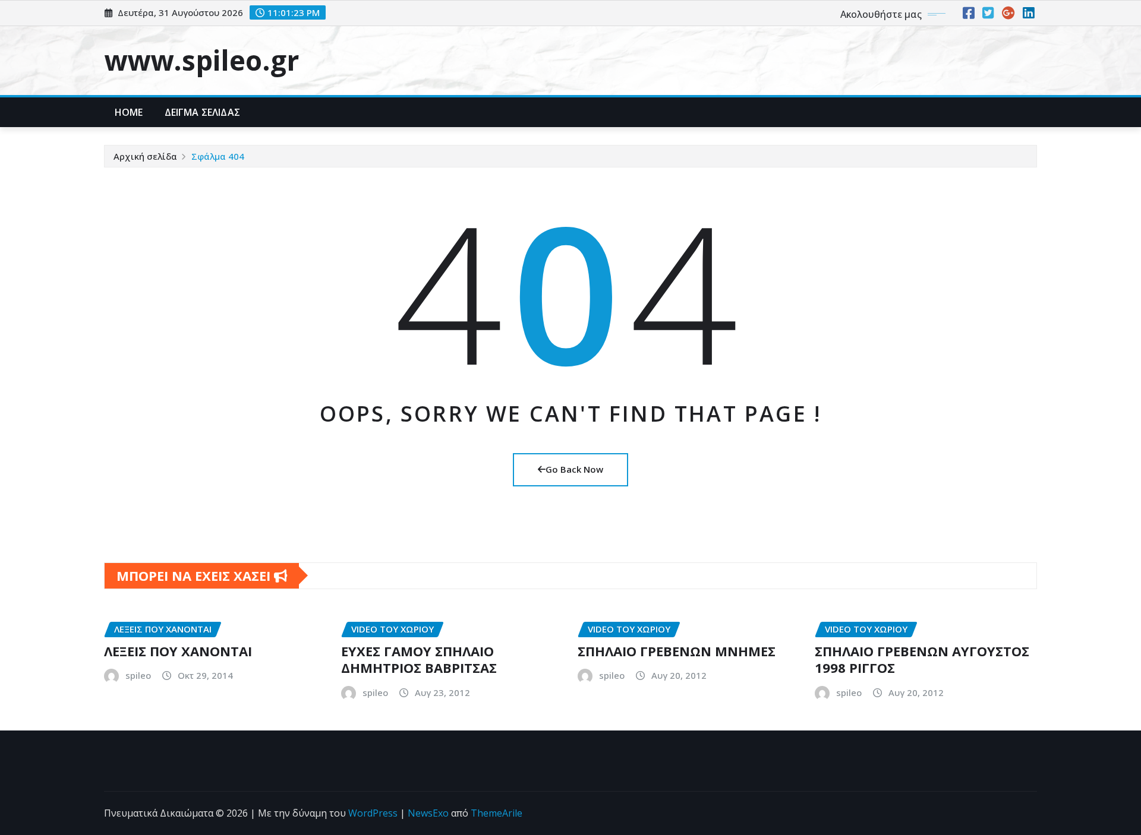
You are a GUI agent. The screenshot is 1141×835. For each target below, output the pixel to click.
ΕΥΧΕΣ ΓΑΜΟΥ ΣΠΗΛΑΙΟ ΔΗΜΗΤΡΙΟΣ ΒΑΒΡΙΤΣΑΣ (419, 659)
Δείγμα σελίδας (202, 112)
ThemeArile (496, 813)
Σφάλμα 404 (217, 156)
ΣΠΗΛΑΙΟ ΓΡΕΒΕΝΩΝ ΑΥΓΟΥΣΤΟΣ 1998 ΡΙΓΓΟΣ (922, 659)
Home (129, 112)
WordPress (373, 813)
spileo (138, 675)
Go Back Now (574, 469)
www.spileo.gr (201, 60)
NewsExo (428, 813)
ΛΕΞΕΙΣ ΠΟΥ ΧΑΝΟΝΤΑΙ (178, 651)
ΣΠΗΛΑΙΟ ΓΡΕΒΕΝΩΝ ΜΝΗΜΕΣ (677, 651)
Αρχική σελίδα (145, 156)
